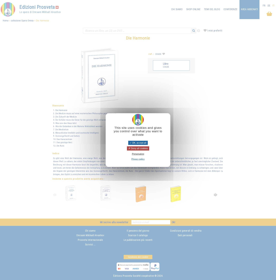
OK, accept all (139, 143)
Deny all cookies (139, 148)
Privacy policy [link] (138, 159)
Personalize (138, 154)
